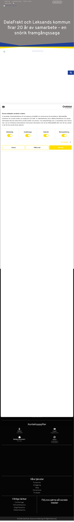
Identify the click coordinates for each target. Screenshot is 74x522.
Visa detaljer (64, 142)
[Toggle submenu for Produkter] (52, 70)
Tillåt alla (60, 147)
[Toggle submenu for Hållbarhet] (64, 70)
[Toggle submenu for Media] (9, 1)
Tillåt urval (37, 147)
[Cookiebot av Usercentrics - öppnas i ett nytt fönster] (64, 107)
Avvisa (13, 147)
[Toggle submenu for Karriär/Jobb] (55, 73)
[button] (13, 3)
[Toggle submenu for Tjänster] (40, 70)
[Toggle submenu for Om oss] (64, 73)
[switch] (27, 135)
